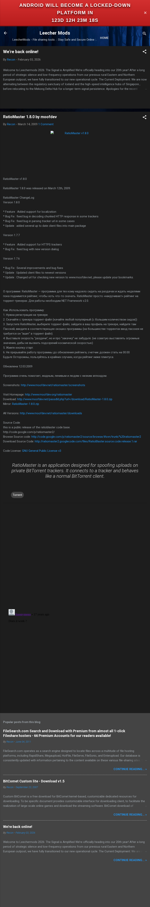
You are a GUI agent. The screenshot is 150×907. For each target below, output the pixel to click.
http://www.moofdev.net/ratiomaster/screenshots (53, 385)
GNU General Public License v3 (41, 451)
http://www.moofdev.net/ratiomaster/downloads (51, 413)
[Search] (144, 34)
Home (104, 38)
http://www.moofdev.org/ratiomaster (48, 394)
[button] (144, 52)
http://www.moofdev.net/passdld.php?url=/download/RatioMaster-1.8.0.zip (64, 399)
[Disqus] (75, 555)
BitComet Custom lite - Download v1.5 (33, 781)
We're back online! (20, 51)
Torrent (17, 495)
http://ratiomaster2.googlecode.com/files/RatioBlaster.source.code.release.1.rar (86, 441)
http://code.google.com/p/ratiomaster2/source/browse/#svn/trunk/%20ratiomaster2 (86, 436)
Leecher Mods (54, 33)
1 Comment (46, 124)
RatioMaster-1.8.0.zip (25, 404)
